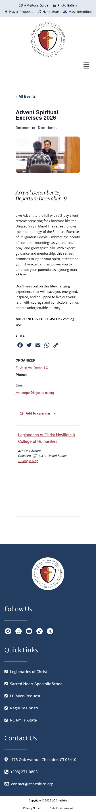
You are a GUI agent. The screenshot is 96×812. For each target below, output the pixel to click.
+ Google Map (28, 461)
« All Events (26, 96)
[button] (46, 65)
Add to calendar (38, 413)
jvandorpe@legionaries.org (35, 392)
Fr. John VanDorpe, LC (32, 367)
